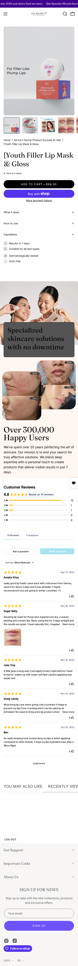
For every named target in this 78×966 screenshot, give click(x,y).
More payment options (39, 200)
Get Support (13, 850)
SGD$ (7, 960)
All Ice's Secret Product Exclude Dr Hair (37, 140)
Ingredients (10, 234)
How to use (11, 223)
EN (19, 960)
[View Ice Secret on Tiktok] (14, 940)
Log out (10, 839)
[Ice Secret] (39, 13)
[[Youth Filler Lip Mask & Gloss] (12, 125)
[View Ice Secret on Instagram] (6, 940)
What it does (11, 212)
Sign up (39, 925)
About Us (11, 877)
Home (7, 140)
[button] (64, 13)
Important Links (17, 863)
